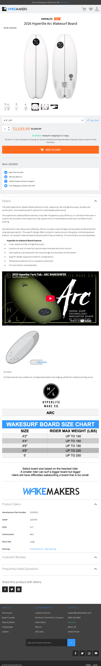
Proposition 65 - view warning (43, 549)
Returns (38, 627)
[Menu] (4, 9)
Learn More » (64, 2)
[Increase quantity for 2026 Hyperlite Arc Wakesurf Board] (9, 127)
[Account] (97, 9)
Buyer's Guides (8, 617)
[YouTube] (96, 653)
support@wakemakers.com (79, 612)
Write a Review (10, 27)
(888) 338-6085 (74, 617)
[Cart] (84, 9)
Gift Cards (39, 631)
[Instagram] (89, 653)
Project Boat (7, 627)
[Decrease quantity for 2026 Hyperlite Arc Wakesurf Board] (9, 129)
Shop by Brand (8, 622)
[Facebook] (5, 589)
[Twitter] (12, 589)
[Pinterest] (19, 589)
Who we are (7, 612)
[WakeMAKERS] (17, 9)
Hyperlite (47, 18)
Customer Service (42, 612)
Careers (5, 631)
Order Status (40, 622)
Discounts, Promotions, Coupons (49, 617)
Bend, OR (72, 627)
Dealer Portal (73, 631)
